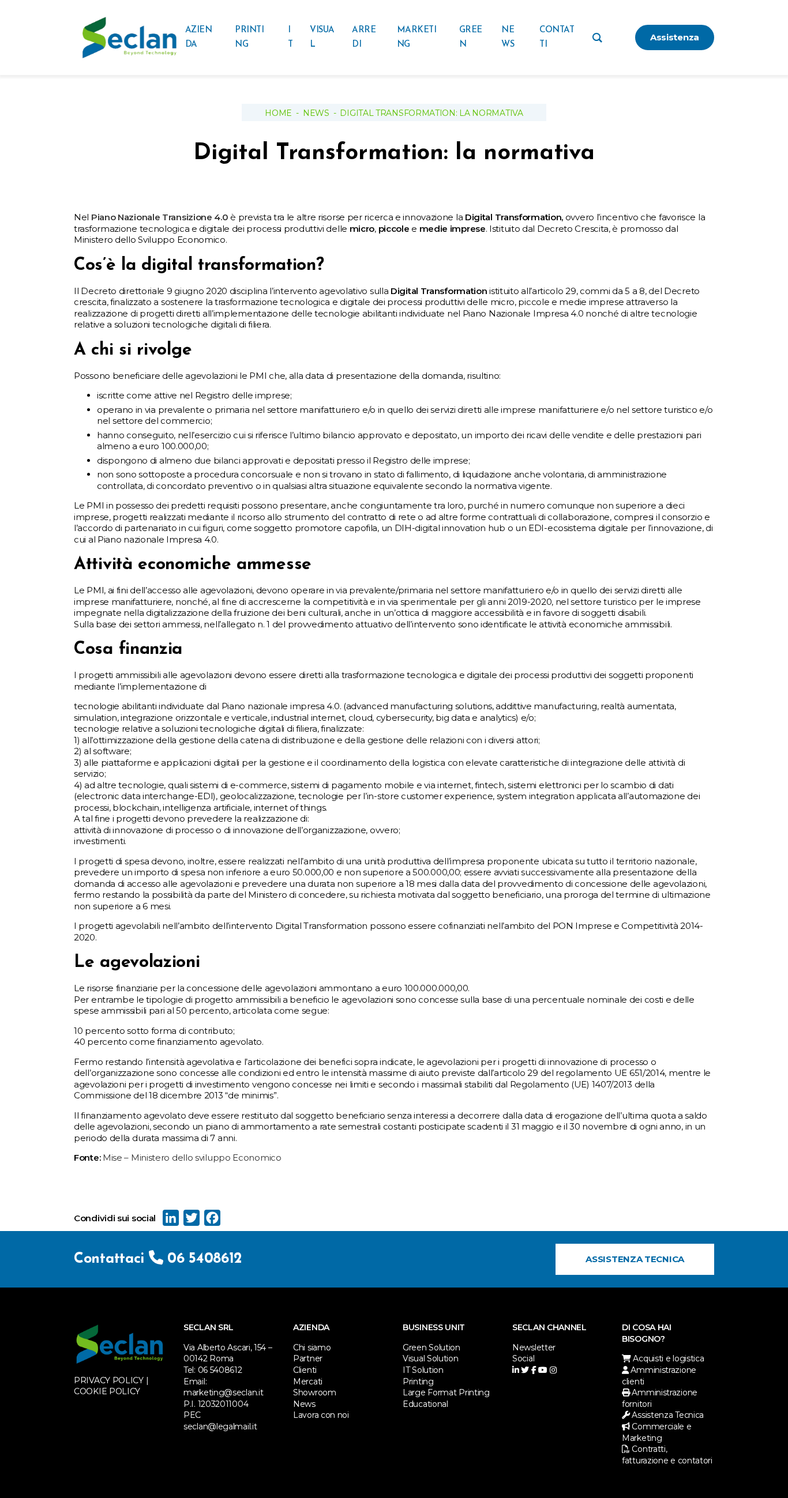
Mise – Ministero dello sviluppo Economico (192, 1157)
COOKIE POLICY (107, 1391)
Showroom (314, 1392)
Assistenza (674, 37)
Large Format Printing (446, 1392)
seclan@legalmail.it (220, 1426)
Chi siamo (312, 1347)
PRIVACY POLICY (109, 1380)
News (316, 113)
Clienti (305, 1370)
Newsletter (534, 1347)
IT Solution (423, 1370)
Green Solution (431, 1347)
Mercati (307, 1381)
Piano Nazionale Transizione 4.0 (159, 217)
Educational (425, 1404)
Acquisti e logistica (667, 1358)
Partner (307, 1358)
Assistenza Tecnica (635, 1259)
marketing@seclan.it (223, 1392)
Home (278, 113)
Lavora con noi (321, 1415)
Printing (418, 1381)
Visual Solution (431, 1358)
